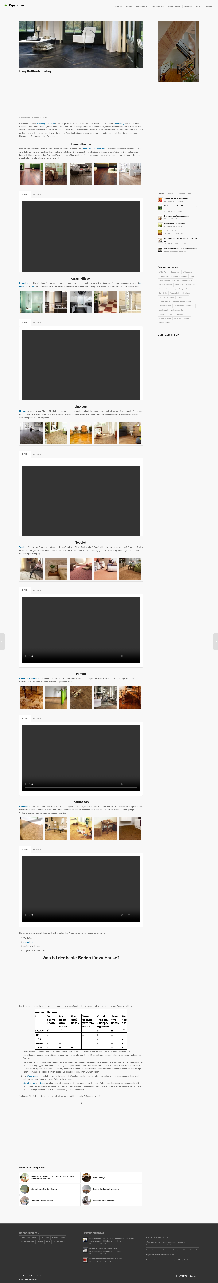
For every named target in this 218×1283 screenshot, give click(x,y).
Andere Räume (164, 301)
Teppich (22, 547)
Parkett (22, 678)
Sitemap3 (34, 1276)
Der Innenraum (32, 1237)
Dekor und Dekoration (179, 276)
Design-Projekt (164, 280)
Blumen (180, 314)
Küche (161, 289)
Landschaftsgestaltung (174, 289)
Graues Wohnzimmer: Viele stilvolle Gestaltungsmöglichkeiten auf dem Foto (172, 1250)
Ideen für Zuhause (165, 284)
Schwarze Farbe (165, 318)
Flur (186, 297)
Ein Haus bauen (59, 1242)
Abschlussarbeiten (27, 1242)
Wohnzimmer (33, 1076)
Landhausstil (163, 310)
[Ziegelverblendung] (215, 641)
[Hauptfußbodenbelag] (81, 44)
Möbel (188, 289)
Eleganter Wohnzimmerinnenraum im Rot (160, 1254)
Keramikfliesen (25, 283)
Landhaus (176, 280)
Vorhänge (177, 318)
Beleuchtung (186, 293)
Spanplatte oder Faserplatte (93, 149)
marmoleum (28, 942)
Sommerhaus (164, 276)
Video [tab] (26, 195)
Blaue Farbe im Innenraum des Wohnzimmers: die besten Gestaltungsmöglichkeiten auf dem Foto (165, 1243)
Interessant (179, 284)
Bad (32, 286)
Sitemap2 (26, 1276)
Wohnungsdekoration (46, 123)
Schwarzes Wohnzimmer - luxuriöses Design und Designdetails (167, 1260)
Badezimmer (175, 272)
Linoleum (23, 411)
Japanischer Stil (164, 322)
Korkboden (23, 806)
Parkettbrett (34, 678)
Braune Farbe (191, 284)
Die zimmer (45, 1237)
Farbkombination (165, 306)
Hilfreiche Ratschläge (166, 297)
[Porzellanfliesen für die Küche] (2, 641)
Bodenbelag (119, 123)
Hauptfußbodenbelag (35, 71)
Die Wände (190, 306)
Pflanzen (40, 1242)
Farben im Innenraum (166, 314)
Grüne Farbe (187, 280)
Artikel (48, 1242)
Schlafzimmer (29, 1083)
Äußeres (186, 318)
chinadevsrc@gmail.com (28, 1279)
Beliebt (179, 297)
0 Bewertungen (24, 117)
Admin (47, 117)
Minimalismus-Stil (177, 310)
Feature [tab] (38, 195)
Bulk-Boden (163, 293)
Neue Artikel (174, 293)
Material (36, 117)
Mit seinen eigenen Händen (182, 301)
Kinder (43, 1083)
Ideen (23, 1237)
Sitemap (43, 1276)
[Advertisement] (81, 96)
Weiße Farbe (163, 272)
